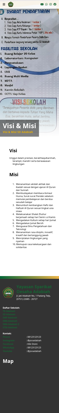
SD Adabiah (9, 314)
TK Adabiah (9, 311)
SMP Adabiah (10, 317)
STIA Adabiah (10, 327)
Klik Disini (32, 343)
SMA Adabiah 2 (11, 324)
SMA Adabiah (10, 320)
